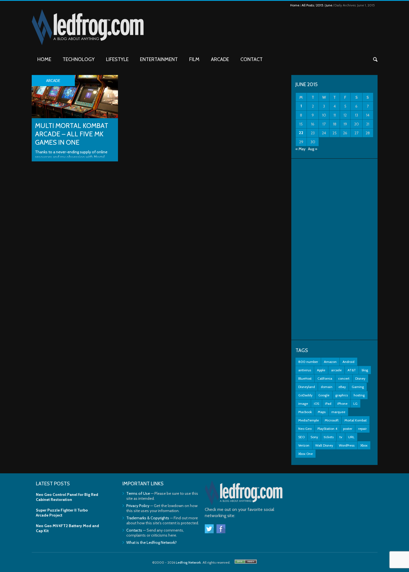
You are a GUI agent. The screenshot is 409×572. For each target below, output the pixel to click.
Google (323, 395)
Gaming (358, 387)
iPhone (342, 403)
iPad (328, 403)
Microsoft (332, 420)
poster (347, 428)
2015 (319, 5)
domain (326, 387)
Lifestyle (117, 59)
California (324, 378)
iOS (316, 403)
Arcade (220, 59)
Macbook (305, 412)
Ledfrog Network (188, 562)
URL (351, 437)
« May (300, 148)
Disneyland (306, 387)
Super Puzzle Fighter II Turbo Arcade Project (62, 513)
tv (340, 437)
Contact (251, 59)
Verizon (303, 445)
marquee (338, 412)
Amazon (330, 362)
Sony (314, 437)
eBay (342, 387)
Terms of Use (138, 493)
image (303, 403)
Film (194, 59)
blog (365, 370)
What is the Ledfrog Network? (151, 542)
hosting (359, 395)
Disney (360, 378)
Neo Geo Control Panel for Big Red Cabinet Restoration (67, 497)
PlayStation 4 (327, 428)
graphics (341, 395)
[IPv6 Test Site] (246, 562)
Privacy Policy (137, 505)
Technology (79, 59)
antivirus (304, 370)
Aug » (312, 148)
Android (348, 362)
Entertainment (159, 59)
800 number (308, 362)
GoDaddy (305, 395)
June (329, 5)
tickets (329, 437)
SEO (301, 437)
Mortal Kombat (355, 420)
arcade (336, 370)
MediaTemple (308, 420)
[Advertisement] (334, 249)
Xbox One (305, 454)
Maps (322, 412)
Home (294, 5)
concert (343, 378)
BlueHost (305, 378)
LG (355, 403)
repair (362, 428)
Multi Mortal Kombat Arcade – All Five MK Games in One (71, 134)
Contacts (134, 530)
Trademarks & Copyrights (147, 517)
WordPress (346, 445)
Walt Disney (324, 445)
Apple (321, 370)
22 (301, 132)
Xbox (364, 445)
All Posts (308, 5)
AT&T (352, 370)
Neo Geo (305, 428)
